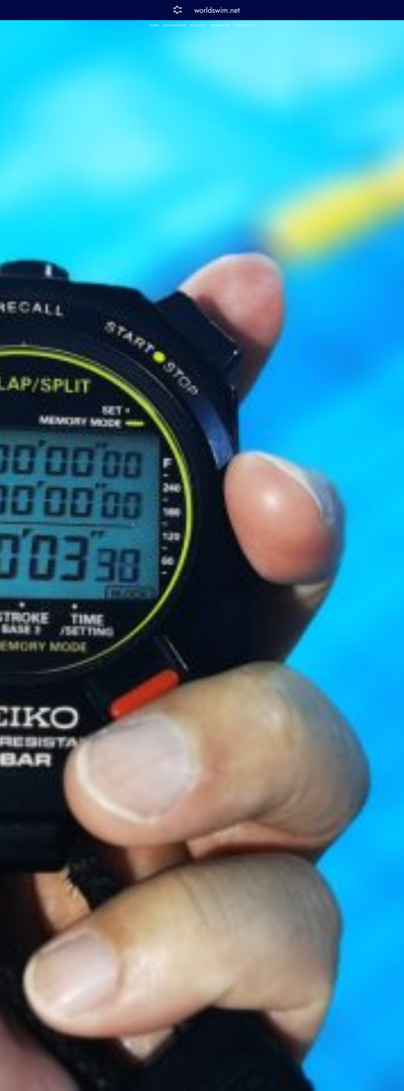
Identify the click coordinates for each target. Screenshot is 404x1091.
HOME (154, 25)
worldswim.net (217, 10)
